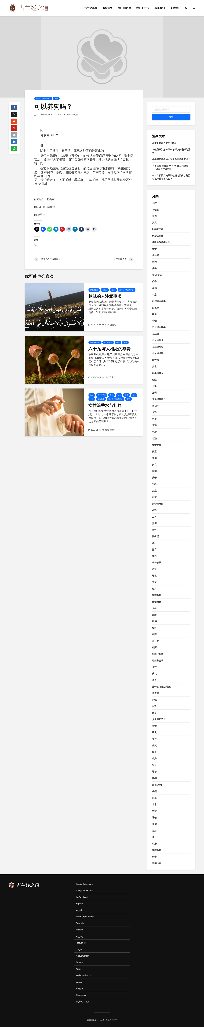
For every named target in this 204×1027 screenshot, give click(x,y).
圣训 (111, 395)
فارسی (79, 949)
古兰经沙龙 (157, 340)
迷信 (154, 817)
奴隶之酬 (156, 444)
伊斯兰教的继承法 (161, 242)
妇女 (134, 395)
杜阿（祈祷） (159, 654)
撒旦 (154, 549)
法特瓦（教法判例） (43, 99)
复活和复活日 (159, 399)
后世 (154, 366)
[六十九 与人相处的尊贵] (54, 359)
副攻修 (155, 307)
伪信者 (155, 255)
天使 (154, 418)
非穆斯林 (156, 850)
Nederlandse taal (84, 975)
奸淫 (154, 451)
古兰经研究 (108, 342)
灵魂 (154, 706)
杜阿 (154, 647)
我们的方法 (142, 7)
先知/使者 (157, 274)
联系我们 (160, 7)
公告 (154, 281)
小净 (91, 399)
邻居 (154, 843)
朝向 (154, 627)
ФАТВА (79, 929)
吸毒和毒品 (157, 373)
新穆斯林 (101, 399)
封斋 (154, 497)
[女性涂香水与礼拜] (54, 412)
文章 (154, 582)
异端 (154, 523)
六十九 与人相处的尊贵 (109, 348)
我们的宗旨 (124, 7)
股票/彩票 (157, 784)
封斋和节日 (157, 503)
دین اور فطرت (82, 1001)
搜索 (171, 117)
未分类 (155, 640)
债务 (154, 268)
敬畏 (154, 575)
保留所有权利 (111, 1020)
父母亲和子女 (159, 719)
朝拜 (154, 634)
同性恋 (155, 360)
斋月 (154, 588)
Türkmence (81, 995)
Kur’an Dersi (81, 897)
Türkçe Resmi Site (84, 883)
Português (81, 942)
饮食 (154, 856)
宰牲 (154, 484)
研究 (128, 399)
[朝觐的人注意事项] (54, 306)
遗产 (154, 837)
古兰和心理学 (159, 327)
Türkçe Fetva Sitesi (84, 890)
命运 (154, 379)
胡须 (154, 791)
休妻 (154, 248)
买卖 (154, 222)
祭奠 (154, 745)
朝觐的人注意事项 (105, 296)
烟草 (154, 712)
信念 (154, 261)
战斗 (154, 542)
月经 (154, 608)
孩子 (154, 477)
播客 (154, 556)
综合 (56, 99)
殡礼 (154, 673)
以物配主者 (157, 229)
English (79, 903)
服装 (154, 614)
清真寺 (155, 693)
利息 (154, 294)
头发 (154, 431)
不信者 (155, 209)
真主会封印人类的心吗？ (164, 143)
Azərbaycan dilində (85, 916)
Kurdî (78, 968)
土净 (154, 386)
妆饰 (126, 395)
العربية (79, 910)
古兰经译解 (90, 7)
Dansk (79, 981)
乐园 (154, 216)
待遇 (154, 529)
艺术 (154, 804)
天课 (154, 425)
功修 (91, 395)
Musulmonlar (82, 955)
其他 (154, 288)
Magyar (79, 988)
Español (80, 962)
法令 (154, 680)
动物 (154, 320)
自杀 (154, 797)
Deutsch (80, 923)
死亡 (154, 667)
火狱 (154, 699)
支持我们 (175, 7)
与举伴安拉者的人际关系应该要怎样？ (171, 159)
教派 (154, 569)
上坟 (154, 203)
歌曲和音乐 (157, 660)
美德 (125, 342)
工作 (154, 516)
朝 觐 (113, 290)
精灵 (154, 752)
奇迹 (154, 438)
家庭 (154, 490)
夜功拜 (155, 405)
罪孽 (154, 771)
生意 (154, 725)
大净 (119, 395)
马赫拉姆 (156, 863)
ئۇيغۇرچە (80, 936)
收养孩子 (156, 562)
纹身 (154, 758)
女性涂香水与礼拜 (105, 405)
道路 (154, 830)
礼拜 (154, 738)
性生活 (155, 536)
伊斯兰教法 (94, 290)
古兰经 (104, 290)
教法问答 (108, 7)
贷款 (154, 810)
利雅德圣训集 (95, 342)
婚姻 (154, 471)
